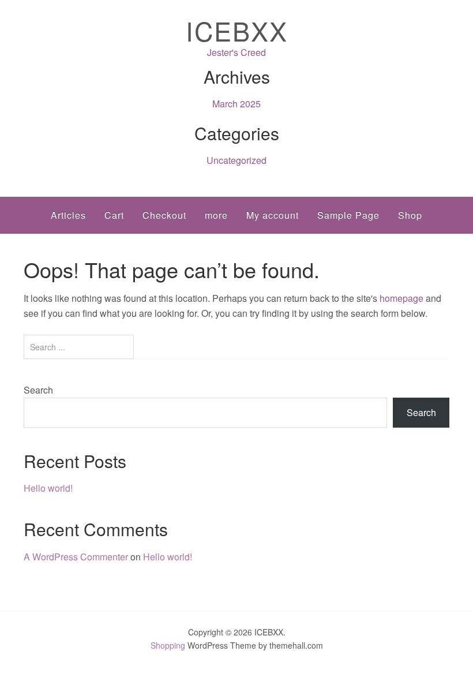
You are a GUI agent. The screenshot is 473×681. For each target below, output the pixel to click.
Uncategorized (236, 160)
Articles (68, 215)
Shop (410, 215)
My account (272, 215)
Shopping (168, 645)
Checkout (164, 215)
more (216, 215)
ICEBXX (237, 30)
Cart (114, 215)
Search (38, 389)
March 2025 (236, 103)
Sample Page (348, 215)
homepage (401, 298)
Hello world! (48, 488)
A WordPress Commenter (76, 556)
